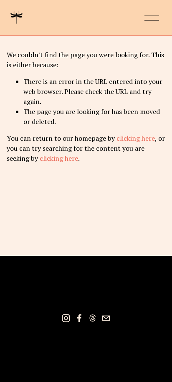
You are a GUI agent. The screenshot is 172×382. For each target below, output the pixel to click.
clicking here (135, 138)
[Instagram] (66, 318)
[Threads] (93, 318)
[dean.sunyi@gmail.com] (106, 318)
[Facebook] (79, 318)
